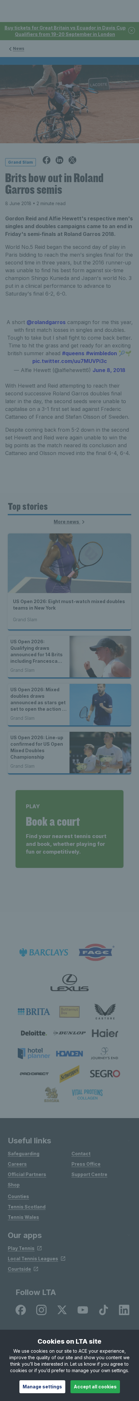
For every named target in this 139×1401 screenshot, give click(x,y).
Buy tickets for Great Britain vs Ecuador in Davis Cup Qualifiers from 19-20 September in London (65, 31)
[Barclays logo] (43, 952)
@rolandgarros (46, 322)
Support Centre (89, 1174)
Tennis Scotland (27, 1206)
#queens (73, 353)
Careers (17, 1164)
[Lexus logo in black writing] (69, 983)
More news (67, 521)
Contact (81, 1153)
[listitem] (34, 1011)
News (18, 48)
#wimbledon (101, 353)
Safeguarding (23, 1153)
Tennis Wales (23, 1217)
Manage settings (42, 1386)
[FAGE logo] (95, 952)
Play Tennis (21, 1248)
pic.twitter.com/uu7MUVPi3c (69, 361)
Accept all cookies (95, 1386)
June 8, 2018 (108, 370)
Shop (14, 1184)
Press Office (86, 1164)
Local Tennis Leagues (33, 1258)
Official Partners (27, 1174)
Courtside (19, 1269)
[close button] (131, 31)
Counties (18, 1196)
